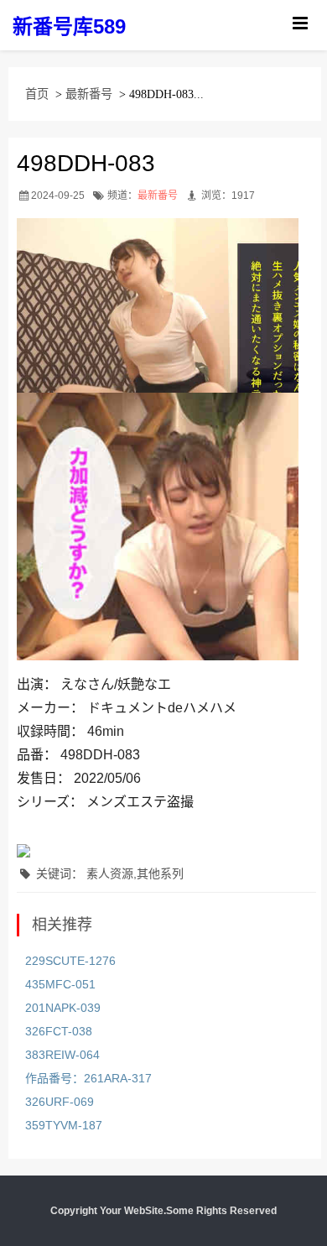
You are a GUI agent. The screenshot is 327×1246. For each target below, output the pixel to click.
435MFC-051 (60, 984)
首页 (37, 94)
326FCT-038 (58, 1031)
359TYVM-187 (63, 1125)
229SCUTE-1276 (70, 960)
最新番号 (88, 94)
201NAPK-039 (63, 1007)
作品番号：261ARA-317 (88, 1078)
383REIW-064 (62, 1054)
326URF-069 (59, 1101)
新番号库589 (69, 26)
